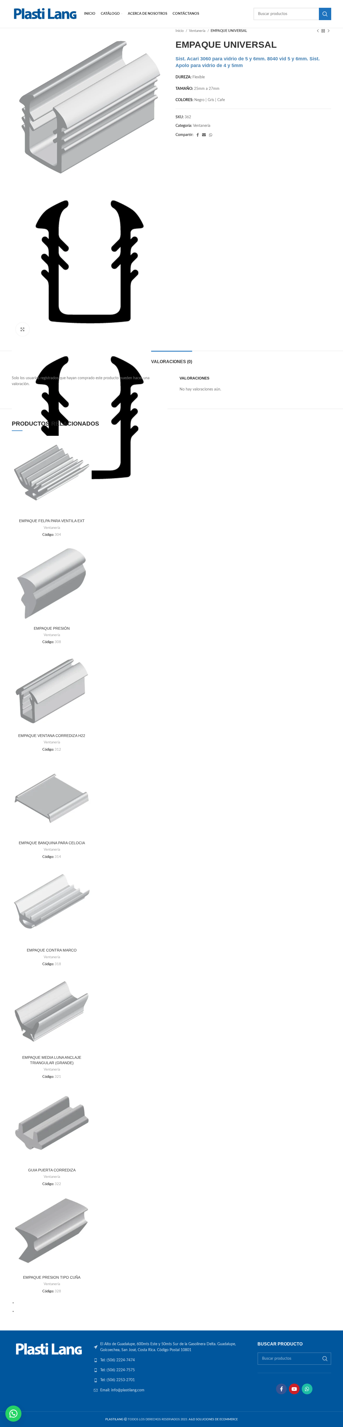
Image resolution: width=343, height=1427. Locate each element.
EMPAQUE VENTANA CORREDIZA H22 (51, 735)
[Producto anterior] (317, 31)
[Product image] (52, 476)
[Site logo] (45, 14)
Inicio (180, 31)
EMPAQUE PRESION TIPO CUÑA (51, 1277)
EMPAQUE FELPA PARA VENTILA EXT (52, 521)
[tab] (171, 359)
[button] (13, 1414)
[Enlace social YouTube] (294, 1389)
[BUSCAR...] (325, 14)
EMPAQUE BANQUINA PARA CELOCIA (52, 843)
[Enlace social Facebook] (197, 134)
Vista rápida (87, 444)
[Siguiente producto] (328, 31)
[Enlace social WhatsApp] (210, 134)
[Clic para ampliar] (22, 329)
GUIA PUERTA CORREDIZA (52, 1170)
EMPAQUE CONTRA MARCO (52, 950)
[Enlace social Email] (203, 134)
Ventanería (197, 31)
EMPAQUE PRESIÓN (52, 628)
